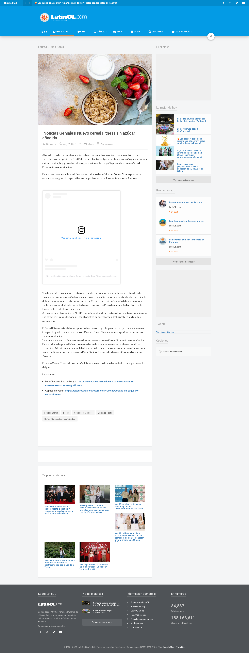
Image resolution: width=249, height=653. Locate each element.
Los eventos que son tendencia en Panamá (186, 240)
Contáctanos (136, 627)
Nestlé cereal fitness (83, 412)
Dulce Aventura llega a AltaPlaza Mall (187, 130)
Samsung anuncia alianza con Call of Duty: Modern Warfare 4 (191, 120)
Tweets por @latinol (165, 332)
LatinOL (43, 47)
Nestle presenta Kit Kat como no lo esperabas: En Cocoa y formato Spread (94, 566)
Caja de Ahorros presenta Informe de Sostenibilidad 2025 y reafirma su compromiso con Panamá (189, 153)
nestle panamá (51, 412)
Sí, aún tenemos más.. (102, 622)
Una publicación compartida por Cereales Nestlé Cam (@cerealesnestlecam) (81, 276)
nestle (66, 412)
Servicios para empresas (142, 619)
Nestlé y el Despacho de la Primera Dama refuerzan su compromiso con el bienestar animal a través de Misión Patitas (129, 537)
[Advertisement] (158, 16)
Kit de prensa (137, 623)
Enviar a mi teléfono (172, 351)
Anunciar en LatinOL (140, 602)
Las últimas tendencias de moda (185, 202)
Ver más (173, 211)
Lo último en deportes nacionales (186, 221)
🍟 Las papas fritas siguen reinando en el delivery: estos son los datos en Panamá (191, 141)
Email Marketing (138, 606)
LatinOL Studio (137, 610)
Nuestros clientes (138, 614)
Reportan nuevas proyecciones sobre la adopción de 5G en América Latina (190, 167)
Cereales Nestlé (105, 412)
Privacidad (180, 647)
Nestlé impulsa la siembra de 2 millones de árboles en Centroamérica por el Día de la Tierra (60, 563)
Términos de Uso (166, 647)
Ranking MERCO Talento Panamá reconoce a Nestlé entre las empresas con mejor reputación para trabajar (94, 508)
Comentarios (105, 144)
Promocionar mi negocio (183, 261)
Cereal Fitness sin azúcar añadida (60, 418)
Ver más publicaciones (183, 179)
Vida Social (57, 47)
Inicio (44, 32)
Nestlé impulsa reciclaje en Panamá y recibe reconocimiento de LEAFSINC (129, 506)
